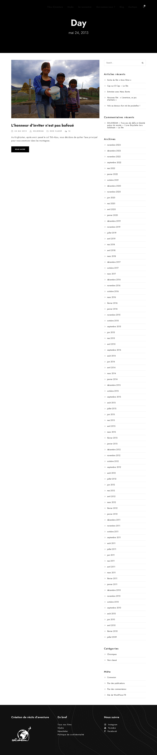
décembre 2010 (114, 590)
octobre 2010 (113, 602)
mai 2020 (111, 203)
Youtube (112, 728)
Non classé (56, 131)
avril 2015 (111, 344)
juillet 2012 (111, 479)
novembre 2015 (113, 315)
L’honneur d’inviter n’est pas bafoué (42, 125)
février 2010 (112, 631)
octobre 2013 (113, 391)
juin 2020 (111, 197)
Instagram (112, 724)
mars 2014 (111, 373)
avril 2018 (111, 250)
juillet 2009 (112, 637)
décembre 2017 (114, 262)
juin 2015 (111, 332)
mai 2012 (111, 490)
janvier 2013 (112, 443)
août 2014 (111, 356)
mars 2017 (111, 273)
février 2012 (112, 508)
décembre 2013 (114, 385)
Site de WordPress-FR (116, 695)
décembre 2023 (114, 150)
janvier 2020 (112, 215)
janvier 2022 (112, 174)
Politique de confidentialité (71, 734)
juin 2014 (111, 361)
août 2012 (111, 473)
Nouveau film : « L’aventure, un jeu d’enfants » (122, 98)
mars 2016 (111, 297)
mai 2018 (111, 244)
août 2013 (111, 402)
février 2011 (112, 578)
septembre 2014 (114, 350)
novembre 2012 (113, 455)
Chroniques (112, 654)
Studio (70, 7)
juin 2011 (111, 555)
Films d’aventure (55, 7)
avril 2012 (111, 496)
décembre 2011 (113, 520)
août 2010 (111, 613)
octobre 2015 (113, 320)
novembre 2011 (113, 525)
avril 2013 (111, 426)
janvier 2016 (112, 309)
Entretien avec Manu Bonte (118, 91)
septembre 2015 (114, 326)
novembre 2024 (114, 145)
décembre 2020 (114, 186)
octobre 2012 (113, 461)
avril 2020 (111, 209)
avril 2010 (111, 625)
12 (69, 131)
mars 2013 (111, 432)
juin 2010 (111, 619)
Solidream (38, 131)
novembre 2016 (113, 285)
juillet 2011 (111, 549)
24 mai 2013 (21, 131)
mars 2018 (111, 256)
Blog (122, 7)
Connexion (111, 677)
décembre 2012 (114, 449)
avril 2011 (111, 566)
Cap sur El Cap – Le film (117, 86)
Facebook (112, 731)
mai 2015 (111, 338)
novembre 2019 (113, 227)
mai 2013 (111, 420)
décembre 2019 (114, 221)
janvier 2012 (112, 514)
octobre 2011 (112, 531)
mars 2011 (111, 572)
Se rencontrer (85, 7)
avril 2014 (111, 367)
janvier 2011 (112, 584)
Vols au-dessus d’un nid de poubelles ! (123, 105)
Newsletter (63, 731)
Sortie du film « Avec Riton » (119, 80)
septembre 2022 (114, 162)
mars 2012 (111, 502)
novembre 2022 (114, 156)
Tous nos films (65, 724)
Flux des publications (116, 683)
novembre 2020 (114, 191)
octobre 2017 (113, 268)
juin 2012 (111, 484)
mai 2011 (111, 561)
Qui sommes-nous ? (105, 7)
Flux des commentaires (116, 689)
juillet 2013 (111, 408)
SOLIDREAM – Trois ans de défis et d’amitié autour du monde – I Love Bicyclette (126, 124)
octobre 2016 (113, 291)
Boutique (132, 7)
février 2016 (112, 303)
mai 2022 (111, 168)
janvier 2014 (112, 379)
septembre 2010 (114, 607)
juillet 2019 (111, 232)
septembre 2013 (114, 397)
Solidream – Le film (115, 127)
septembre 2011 (114, 537)
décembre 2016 (114, 279)
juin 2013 (111, 414)
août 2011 (111, 543)
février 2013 (112, 438)
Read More (20, 149)
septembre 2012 (114, 467)
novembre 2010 (114, 596)
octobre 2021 (113, 180)
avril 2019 (111, 238)
